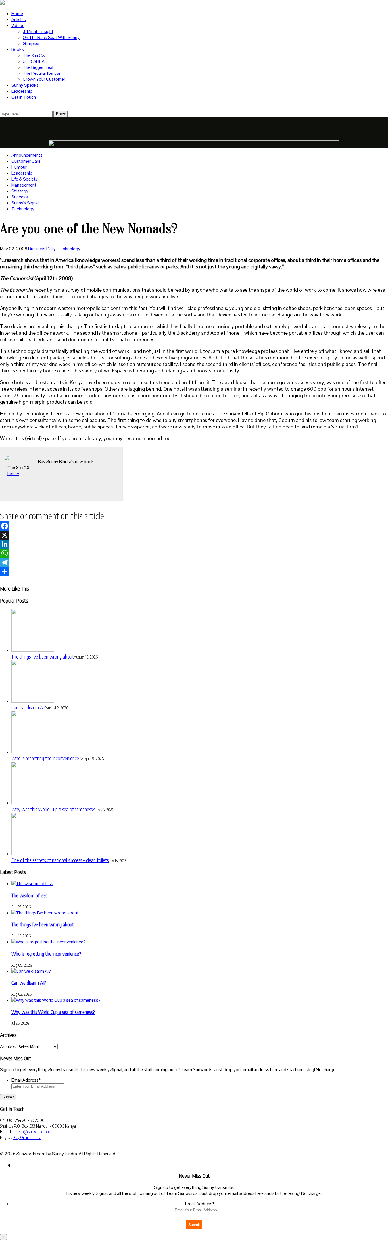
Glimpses (32, 43)
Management (23, 185)
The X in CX (34, 55)
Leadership (21, 91)
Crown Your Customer (44, 79)
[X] (194, 535)
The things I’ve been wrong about (42, 656)
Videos (17, 25)
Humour (19, 167)
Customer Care (26, 161)
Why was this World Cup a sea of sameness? (53, 809)
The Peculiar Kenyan (42, 73)
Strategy (19, 191)
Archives (8, 1046)
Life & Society (24, 179)
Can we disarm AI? (28, 707)
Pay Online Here (27, 1137)
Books (17, 49)
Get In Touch (23, 97)
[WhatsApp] (194, 553)
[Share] (194, 571)
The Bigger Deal (38, 67)
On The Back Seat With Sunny (51, 37)
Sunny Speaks (25, 85)
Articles (18, 19)
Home (17, 13)
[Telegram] (194, 562)
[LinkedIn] (194, 544)
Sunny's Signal (25, 203)
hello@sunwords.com (34, 1132)
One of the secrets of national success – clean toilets (60, 860)
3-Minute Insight (38, 31)
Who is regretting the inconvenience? (46, 758)
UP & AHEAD (35, 61)
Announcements (27, 155)
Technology (22, 209)
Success (19, 197)
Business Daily (42, 249)
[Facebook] (194, 526)
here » (13, 474)
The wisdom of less (29, 895)
